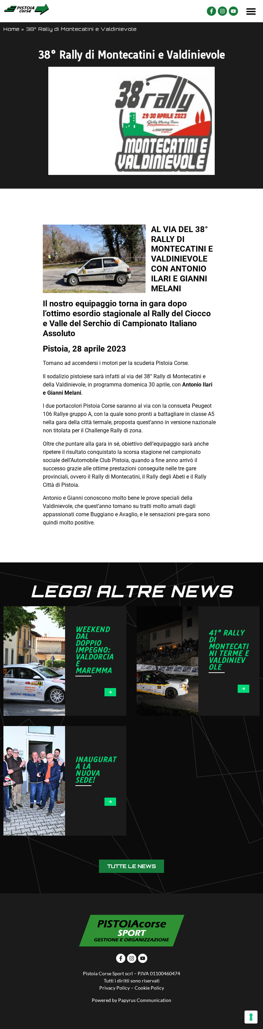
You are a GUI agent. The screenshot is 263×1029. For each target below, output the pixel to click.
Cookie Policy (149, 988)
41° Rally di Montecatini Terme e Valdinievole (229, 649)
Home (11, 29)
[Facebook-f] (211, 11)
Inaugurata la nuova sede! (95, 769)
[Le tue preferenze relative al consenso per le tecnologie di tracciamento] (251, 1017)
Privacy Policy (114, 988)
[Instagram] (222, 11)
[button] (251, 11)
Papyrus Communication (144, 1000)
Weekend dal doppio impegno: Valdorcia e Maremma (94, 650)
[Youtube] (233, 11)
